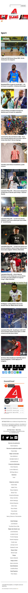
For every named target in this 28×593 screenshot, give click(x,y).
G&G (17, 588)
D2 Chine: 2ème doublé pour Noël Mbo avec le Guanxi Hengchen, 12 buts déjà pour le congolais (13, 359)
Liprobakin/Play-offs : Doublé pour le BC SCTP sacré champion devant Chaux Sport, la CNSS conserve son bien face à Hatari (13, 331)
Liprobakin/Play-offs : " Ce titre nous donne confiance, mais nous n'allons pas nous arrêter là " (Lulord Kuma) (13, 220)
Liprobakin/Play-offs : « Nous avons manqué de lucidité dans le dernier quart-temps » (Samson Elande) (14, 192)
